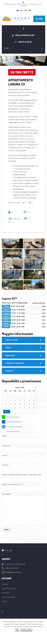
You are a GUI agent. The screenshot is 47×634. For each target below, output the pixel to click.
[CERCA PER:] (23, 48)
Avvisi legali (6, 593)
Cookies (4, 601)
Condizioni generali (8, 597)
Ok (17, 630)
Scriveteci (5, 584)
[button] (23, 340)
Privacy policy (26, 630)
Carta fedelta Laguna (9, 589)
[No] (44, 626)
